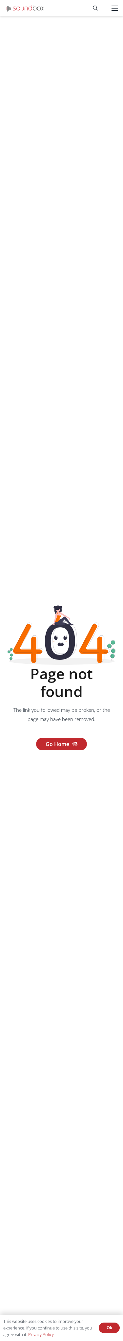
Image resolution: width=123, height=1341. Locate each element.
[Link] (24, 8)
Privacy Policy (41, 1334)
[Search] (95, 8)
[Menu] (115, 8)
